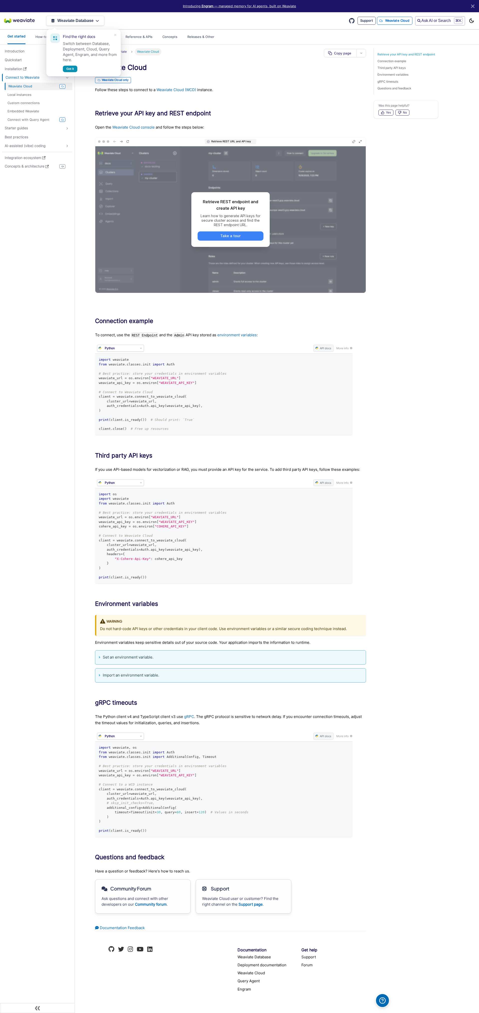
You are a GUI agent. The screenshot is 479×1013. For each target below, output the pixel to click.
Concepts (169, 37)
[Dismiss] (115, 35)
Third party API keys (391, 68)
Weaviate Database (75, 20)
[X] (121, 949)
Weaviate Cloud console (133, 127)
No (405, 112)
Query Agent (249, 981)
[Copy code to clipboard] (347, 359)
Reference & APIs (138, 37)
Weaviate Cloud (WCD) (176, 89)
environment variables (237, 335)
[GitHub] (111, 949)
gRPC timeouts (387, 81)
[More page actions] (361, 53)
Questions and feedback (394, 88)
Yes (388, 112)
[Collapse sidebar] (37, 1008)
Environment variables (392, 74)
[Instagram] (130, 949)
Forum (307, 965)
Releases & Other (200, 37)
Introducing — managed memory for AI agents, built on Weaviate (239, 6)
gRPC (189, 716)
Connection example (391, 61)
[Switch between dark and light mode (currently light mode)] (471, 20)
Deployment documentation (262, 965)
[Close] (473, 6)
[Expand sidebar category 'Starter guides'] (67, 128)
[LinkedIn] (149, 949)
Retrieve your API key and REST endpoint (406, 54)
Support (366, 20)
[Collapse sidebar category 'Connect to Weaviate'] (67, 78)
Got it (70, 69)
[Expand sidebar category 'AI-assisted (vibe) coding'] (67, 146)
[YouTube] (140, 949)
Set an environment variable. (128, 657)
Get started (16, 36)
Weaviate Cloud (397, 20)
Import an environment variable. (131, 675)
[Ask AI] (382, 1001)
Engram (244, 989)
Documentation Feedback (122, 927)
